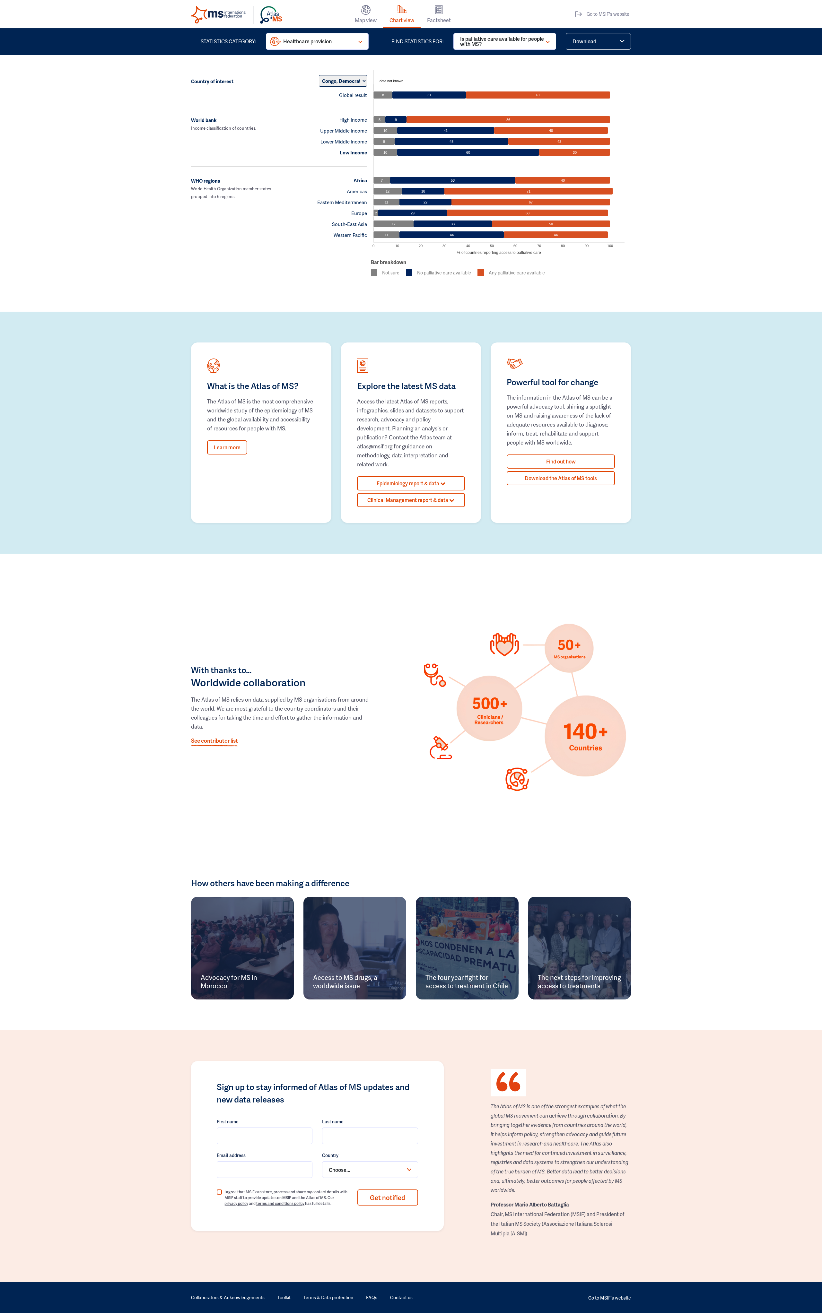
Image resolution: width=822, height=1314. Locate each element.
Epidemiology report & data (408, 483)
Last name (333, 1122)
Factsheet (439, 20)
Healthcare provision (307, 41)
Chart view (401, 20)
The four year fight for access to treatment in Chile (466, 981)
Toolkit (284, 1297)
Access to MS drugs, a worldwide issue (345, 981)
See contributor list (214, 740)
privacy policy (236, 1203)
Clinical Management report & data (408, 500)
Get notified (387, 1197)
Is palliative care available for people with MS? (502, 41)
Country (330, 1155)
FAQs (371, 1297)
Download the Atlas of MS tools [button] (561, 478)
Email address (231, 1155)
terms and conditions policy (280, 1203)
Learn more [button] (227, 447)
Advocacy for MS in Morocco (229, 981)
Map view (366, 20)
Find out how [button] (561, 461)
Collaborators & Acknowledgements (228, 1297)
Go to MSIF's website (608, 14)
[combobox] (370, 1169)
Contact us (401, 1297)
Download (584, 41)
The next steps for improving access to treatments (579, 981)
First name (228, 1122)
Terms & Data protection (328, 1297)
